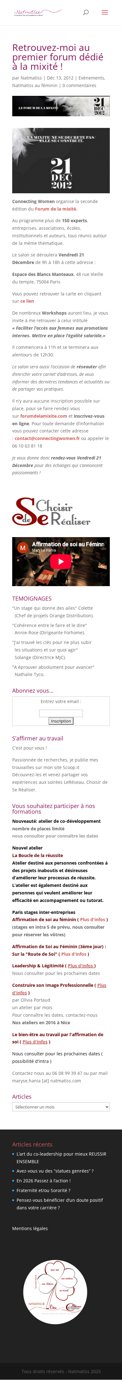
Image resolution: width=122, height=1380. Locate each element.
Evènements (91, 78)
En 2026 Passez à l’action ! (44, 1181)
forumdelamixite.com (43, 416)
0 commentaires (79, 85)
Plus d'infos (92, 919)
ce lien (27, 301)
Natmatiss (31, 78)
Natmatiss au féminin (35, 85)
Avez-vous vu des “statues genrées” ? (55, 1171)
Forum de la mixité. (56, 209)
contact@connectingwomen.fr (47, 438)
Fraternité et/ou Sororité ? (43, 1190)
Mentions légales (30, 1228)
